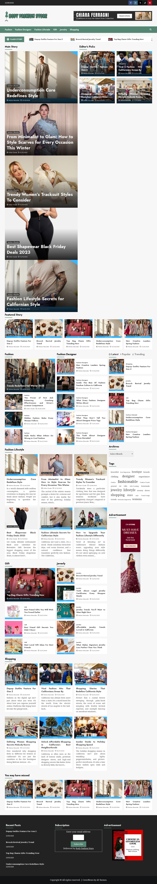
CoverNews (88, 880)
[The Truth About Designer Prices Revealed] (65, 437)
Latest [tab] (114, 354)
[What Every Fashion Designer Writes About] (65, 402)
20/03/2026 (26, 389)
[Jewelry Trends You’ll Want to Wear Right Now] (65, 611)
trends (114, 499)
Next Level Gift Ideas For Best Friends (38, 646)
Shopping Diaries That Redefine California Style (97, 95)
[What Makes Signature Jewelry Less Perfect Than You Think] (65, 646)
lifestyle (129, 490)
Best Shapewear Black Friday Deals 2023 (36, 249)
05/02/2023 (101, 100)
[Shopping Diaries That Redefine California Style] (90, 674)
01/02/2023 (95, 633)
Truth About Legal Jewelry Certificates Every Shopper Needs (90, 593)
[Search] (150, 29)
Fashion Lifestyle (42, 29)
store (130, 495)
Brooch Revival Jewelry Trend (87, 39)
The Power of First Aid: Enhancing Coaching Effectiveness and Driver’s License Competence (38, 401)
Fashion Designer (23, 29)
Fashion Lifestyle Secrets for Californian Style (35, 301)
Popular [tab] (126, 354)
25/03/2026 (101, 73)
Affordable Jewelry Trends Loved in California (90, 628)
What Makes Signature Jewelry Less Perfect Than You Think (90, 646)
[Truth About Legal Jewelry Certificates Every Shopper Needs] (65, 593)
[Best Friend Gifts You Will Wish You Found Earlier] (13, 611)
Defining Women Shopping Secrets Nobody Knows (134, 95)
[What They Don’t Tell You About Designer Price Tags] (65, 419)
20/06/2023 (41, 409)
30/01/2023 (60, 751)
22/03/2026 (26, 100)
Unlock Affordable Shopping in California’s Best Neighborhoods (55, 744)
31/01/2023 (137, 100)
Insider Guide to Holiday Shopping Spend (90, 743)
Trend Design (145, 495)
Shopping (74, 29)
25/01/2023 (95, 748)
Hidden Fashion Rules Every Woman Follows (38, 419)
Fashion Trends (145, 482)
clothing (114, 476)
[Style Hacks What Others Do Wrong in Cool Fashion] (13, 437)
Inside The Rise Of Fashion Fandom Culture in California (90, 384)
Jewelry (63, 29)
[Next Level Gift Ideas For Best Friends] (13, 646)
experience (144, 476)
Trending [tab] (139, 354)
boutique (137, 471)
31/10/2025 (23, 152)
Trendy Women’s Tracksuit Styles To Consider (40, 197)
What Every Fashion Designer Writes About (90, 401)
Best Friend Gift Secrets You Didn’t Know (38, 628)
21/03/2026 (145, 347)
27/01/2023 (95, 539)
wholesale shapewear (124, 499)
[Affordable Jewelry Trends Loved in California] (65, 629)
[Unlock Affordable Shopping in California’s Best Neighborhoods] (55, 728)
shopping (118, 495)
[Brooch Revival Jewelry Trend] (49, 328)
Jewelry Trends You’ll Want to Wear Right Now (90, 611)
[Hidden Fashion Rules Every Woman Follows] (13, 419)
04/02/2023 (43, 424)
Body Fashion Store (85, 848)
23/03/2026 (85, 347)
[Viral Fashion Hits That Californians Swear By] (55, 674)
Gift (55, 29)
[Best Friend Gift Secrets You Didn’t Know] (13, 629)
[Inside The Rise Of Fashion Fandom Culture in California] (65, 384)
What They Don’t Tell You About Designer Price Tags (90, 419)
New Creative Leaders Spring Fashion (138, 342)
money (140, 490)
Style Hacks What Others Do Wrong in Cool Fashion (38, 437)
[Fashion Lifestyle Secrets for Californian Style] (55, 518)
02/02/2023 (96, 615)
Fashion (8, 29)
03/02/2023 (95, 599)
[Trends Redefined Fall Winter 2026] (30, 375)
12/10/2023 (23, 257)
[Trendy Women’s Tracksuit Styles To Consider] (90, 465)
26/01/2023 (43, 441)
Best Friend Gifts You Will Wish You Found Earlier (38, 611)
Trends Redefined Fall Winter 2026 (25, 385)
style (137, 495)
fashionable (128, 481)
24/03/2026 (56, 347)
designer (128, 476)
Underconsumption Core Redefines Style (31, 93)
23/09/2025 (23, 205)
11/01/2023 (95, 424)
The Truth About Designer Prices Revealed (90, 436)
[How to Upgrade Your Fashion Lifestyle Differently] (90, 518)
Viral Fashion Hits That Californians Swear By (134, 68)
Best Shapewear (125, 472)
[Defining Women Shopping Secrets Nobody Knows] (21, 728)
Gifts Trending (134, 486)
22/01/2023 (43, 633)
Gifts (125, 486)
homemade (145, 486)
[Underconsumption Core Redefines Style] (108, 328)
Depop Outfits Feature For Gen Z (48, 39)
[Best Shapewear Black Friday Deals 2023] (21, 518)
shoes (147, 490)
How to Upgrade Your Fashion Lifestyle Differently (90, 534)
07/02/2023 (138, 73)
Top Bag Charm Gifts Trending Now (128, 39)
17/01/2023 (43, 651)
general (114, 486)
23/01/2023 (43, 615)
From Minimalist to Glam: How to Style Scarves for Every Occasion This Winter (40, 142)
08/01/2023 (95, 441)
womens (137, 499)
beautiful (115, 472)
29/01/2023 (95, 388)
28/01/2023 (95, 406)
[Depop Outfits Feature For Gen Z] (19, 328)
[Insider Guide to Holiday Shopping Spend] (90, 728)
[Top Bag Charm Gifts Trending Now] (78, 328)
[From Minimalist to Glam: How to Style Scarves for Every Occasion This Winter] (55, 465)
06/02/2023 (26, 309)
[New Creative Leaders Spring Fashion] (138, 328)
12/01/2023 (95, 651)
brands (146, 472)
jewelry (116, 490)
